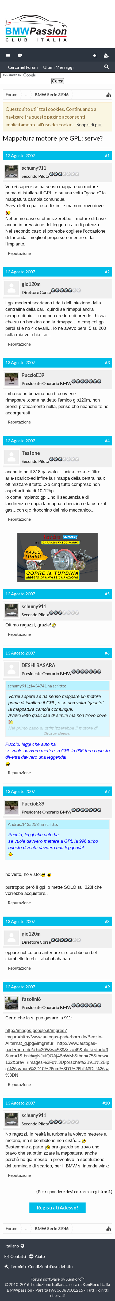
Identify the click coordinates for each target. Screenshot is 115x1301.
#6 (107, 652)
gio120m (31, 284)
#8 (107, 921)
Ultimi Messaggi (58, 67)
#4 (107, 440)
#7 (107, 791)
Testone (31, 453)
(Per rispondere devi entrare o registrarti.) (74, 1191)
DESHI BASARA (38, 665)
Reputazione (19, 253)
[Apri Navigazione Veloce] (108, 94)
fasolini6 (31, 999)
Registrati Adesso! (57, 1208)
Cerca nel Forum (23, 67)
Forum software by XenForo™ (57, 1278)
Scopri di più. (89, 124)
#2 (107, 271)
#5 (107, 593)
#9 (107, 986)
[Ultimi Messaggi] (19, 55)
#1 (107, 155)
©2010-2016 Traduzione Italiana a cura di (57, 1284)
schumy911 (34, 168)
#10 (106, 1102)
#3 (107, 362)
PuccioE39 (33, 375)
